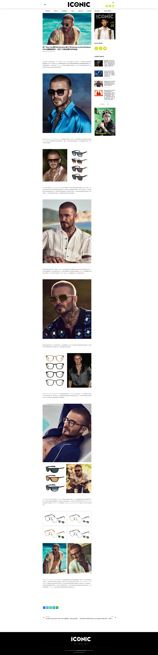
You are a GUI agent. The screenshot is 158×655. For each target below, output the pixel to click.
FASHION (47, 11)
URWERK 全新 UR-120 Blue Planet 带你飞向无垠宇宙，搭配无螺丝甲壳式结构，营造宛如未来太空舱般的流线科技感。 (109, 63)
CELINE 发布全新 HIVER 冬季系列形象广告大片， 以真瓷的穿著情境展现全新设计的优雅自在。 (109, 83)
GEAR (72, 11)
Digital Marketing (82, 652)
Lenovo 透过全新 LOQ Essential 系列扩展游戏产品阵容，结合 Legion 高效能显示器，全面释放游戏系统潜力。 (109, 73)
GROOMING (64, 11)
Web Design (78, 652)
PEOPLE (55, 11)
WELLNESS (97, 11)
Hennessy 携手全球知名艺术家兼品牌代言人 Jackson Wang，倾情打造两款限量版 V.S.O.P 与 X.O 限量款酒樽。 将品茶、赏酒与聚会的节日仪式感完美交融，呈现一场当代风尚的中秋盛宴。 (109, 95)
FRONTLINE (45, 51)
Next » (108, 104)
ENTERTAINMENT (107, 11)
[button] (45, 4)
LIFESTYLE (80, 11)
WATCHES (89, 11)
